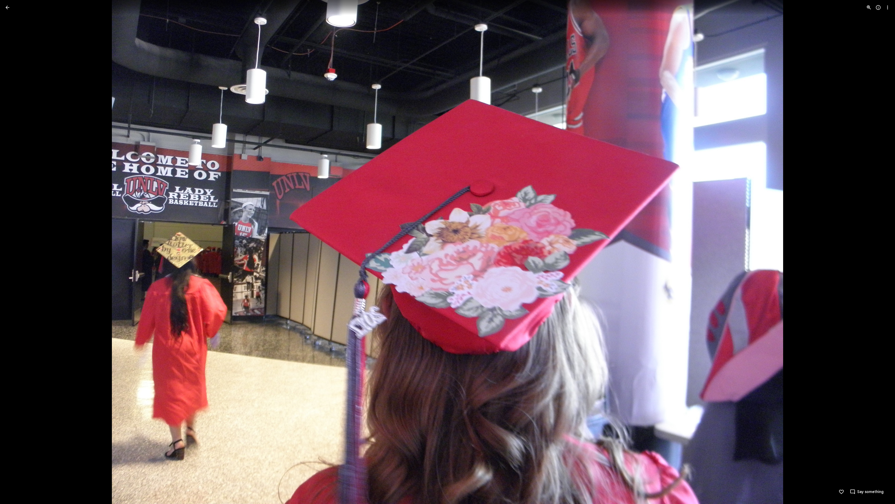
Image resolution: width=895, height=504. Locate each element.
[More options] (887, 7)
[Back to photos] (7, 7)
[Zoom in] (869, 7)
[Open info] (878, 7)
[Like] (841, 492)
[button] (13, 252)
